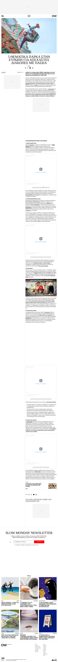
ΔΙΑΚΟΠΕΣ (31, 499)
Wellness (44, 646)
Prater (35, 272)
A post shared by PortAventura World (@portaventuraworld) (40, 398)
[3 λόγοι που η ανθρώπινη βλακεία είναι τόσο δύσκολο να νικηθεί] (48, 621)
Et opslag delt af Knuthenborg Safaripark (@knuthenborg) (40, 256)
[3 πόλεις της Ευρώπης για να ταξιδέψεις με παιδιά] (52, 486)
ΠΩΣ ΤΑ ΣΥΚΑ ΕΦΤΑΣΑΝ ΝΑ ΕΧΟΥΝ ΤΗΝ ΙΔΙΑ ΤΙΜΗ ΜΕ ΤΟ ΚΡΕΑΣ (9, 636)
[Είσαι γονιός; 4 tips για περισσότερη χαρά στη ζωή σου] (10, 588)
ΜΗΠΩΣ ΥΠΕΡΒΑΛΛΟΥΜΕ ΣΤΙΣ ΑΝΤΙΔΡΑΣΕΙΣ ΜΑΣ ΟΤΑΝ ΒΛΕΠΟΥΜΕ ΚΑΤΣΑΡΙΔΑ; (29, 637)
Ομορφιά (44, 650)
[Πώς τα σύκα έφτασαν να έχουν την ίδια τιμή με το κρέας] (10, 621)
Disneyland (31, 144)
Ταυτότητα (36, 645)
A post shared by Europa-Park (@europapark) (41, 466)
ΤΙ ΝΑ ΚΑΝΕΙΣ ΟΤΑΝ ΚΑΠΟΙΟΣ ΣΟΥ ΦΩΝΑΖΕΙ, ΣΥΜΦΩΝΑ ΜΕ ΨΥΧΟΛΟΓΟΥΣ (48, 604)
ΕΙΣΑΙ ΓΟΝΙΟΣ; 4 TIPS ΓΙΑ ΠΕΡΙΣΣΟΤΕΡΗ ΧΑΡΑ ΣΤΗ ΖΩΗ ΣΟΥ (10, 604)
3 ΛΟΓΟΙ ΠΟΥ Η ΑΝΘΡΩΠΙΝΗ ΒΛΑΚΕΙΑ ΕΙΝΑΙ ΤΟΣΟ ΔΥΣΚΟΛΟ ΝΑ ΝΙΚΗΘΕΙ (47, 637)
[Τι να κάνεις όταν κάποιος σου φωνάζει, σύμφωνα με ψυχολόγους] (48, 588)
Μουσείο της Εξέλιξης (43, 265)
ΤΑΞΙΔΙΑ (49, 499)
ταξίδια (36, 85)
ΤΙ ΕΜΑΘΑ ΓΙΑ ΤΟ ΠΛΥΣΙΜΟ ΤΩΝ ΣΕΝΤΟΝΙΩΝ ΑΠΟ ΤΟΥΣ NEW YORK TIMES (28, 604)
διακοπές (27, 83)
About (36, 644)
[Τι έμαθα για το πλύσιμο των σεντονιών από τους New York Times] (29, 588)
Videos (44, 655)
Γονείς (2, 600)
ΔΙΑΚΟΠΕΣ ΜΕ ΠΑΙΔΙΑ (37, 499)
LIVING (26, 499)
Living (29, 65)
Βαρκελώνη (47, 312)
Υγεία (44, 644)
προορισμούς (51, 89)
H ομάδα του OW (37, 646)
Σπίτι (21, 600)
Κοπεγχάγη (27, 210)
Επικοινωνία (36, 651)
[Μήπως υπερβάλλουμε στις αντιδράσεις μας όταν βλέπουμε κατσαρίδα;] (29, 621)
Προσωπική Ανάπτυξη (42, 600)
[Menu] (29, 16)
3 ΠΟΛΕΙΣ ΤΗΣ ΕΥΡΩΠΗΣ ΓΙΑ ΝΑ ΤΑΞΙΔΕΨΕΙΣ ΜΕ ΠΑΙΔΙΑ (33, 485)
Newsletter (36, 650)
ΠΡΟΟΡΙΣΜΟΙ (45, 499)
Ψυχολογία (44, 645)
